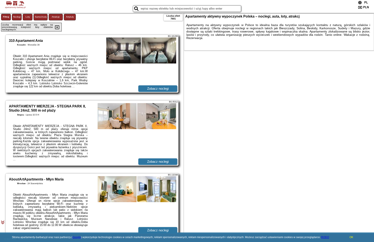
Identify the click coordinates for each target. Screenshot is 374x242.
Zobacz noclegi (158, 88)
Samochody (41, 17)
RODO (325, 237)
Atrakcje (56, 17)
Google (76, 237)
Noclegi (17, 17)
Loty (28, 17)
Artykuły (70, 17)
